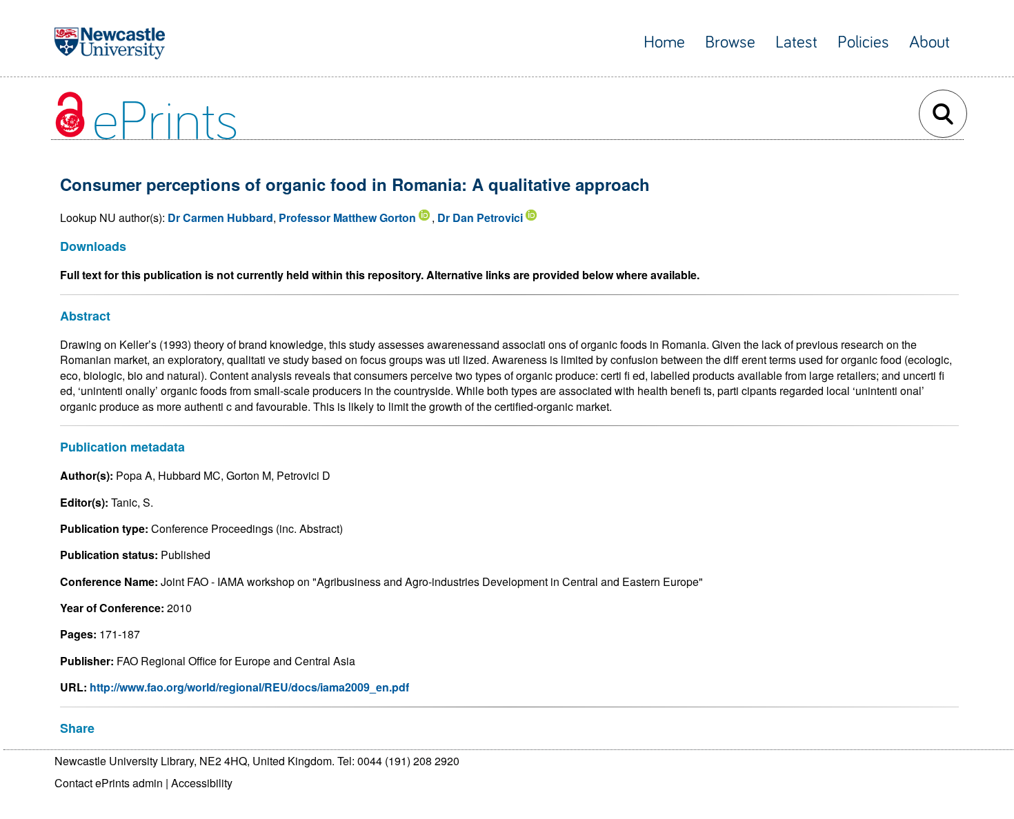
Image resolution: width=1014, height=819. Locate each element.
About (929, 42)
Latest (796, 42)
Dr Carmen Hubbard (220, 217)
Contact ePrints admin (108, 783)
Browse (730, 42)
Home (664, 42)
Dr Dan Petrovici (480, 217)
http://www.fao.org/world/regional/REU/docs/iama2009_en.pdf (249, 687)
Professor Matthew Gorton (347, 217)
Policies (863, 42)
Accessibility (201, 783)
